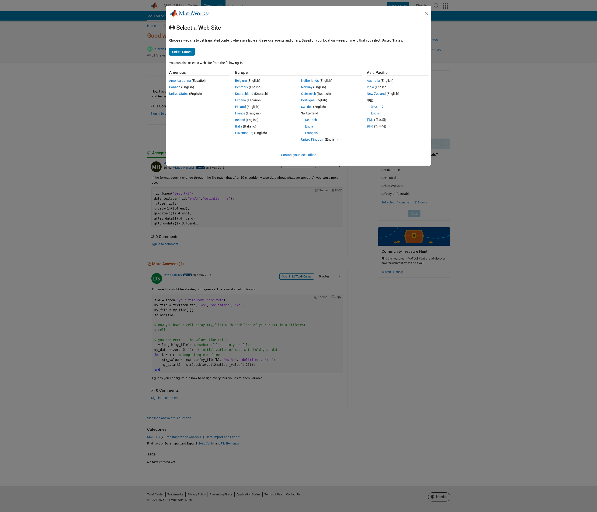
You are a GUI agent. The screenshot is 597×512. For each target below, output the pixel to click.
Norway (306, 87)
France (240, 113)
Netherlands (310, 80)
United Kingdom (312, 139)
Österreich (308, 94)
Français (311, 133)
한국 (370, 126)
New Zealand (376, 94)
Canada (174, 87)
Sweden (306, 107)
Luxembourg (244, 133)
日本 (370, 120)
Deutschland (244, 94)
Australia (373, 80)
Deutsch (311, 120)
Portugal (307, 100)
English (310, 126)
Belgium (241, 80)
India (370, 87)
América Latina (180, 80)
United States (178, 94)
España (240, 100)
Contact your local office (298, 155)
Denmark (241, 87)
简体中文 (377, 107)
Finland (240, 107)
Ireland (240, 120)
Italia (238, 126)
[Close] (426, 13)
